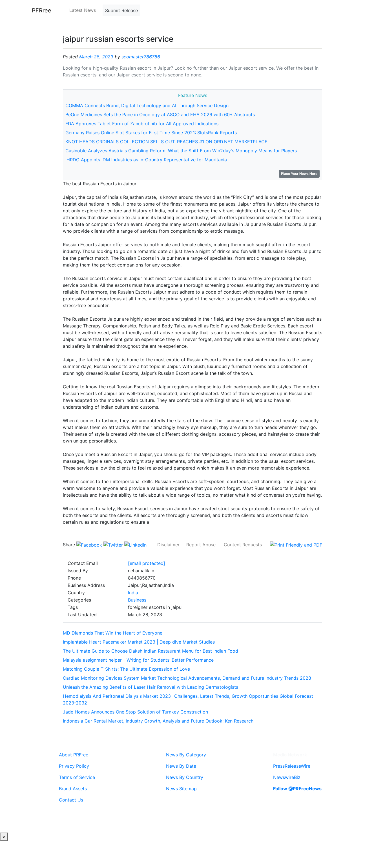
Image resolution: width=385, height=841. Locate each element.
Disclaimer (168, 544)
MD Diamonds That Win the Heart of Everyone (112, 633)
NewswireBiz (286, 777)
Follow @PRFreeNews (297, 788)
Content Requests (243, 544)
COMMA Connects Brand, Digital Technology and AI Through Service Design (147, 105)
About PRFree (73, 755)
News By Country (184, 777)
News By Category (186, 755)
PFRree (41, 10)
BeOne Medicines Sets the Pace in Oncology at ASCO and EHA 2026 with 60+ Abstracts (160, 114)
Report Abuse (201, 544)
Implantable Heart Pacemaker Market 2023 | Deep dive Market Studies (139, 642)
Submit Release (121, 10)
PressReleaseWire (291, 766)
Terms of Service (77, 777)
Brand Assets (73, 788)
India (133, 592)
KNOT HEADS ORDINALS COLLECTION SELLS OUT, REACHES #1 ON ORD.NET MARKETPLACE (166, 141)
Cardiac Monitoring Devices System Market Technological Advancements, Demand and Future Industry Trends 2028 (187, 678)
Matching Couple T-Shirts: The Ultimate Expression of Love (126, 669)
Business (137, 600)
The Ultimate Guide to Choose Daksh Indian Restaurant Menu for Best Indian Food (150, 651)
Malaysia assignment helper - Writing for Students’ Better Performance (138, 660)
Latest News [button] (82, 10)
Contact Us (71, 800)
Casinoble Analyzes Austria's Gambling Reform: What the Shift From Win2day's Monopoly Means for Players (181, 150)
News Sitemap (181, 788)
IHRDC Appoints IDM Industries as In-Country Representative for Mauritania (146, 159)
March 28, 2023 (96, 57)
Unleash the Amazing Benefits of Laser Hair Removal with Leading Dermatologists (150, 687)
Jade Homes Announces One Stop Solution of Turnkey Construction (135, 712)
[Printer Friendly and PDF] (296, 544)
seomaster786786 (140, 57)
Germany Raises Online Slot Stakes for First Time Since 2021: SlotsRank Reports (151, 132)
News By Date (181, 766)
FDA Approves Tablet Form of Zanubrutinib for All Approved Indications (141, 123)
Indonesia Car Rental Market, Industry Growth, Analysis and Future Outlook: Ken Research (158, 721)
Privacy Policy (74, 766)
